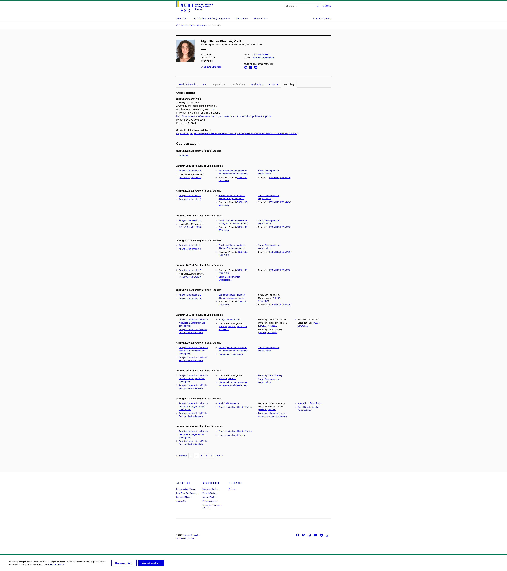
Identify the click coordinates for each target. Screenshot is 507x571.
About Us (183, 483)
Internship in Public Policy (231, 354)
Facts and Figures (183, 497)
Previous (183, 456)
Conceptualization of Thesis (232, 435)
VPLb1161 (272, 326)
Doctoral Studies (209, 497)
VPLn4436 (185, 177)
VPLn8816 (303, 326)
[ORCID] (256, 68)
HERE (213, 109)
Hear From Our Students (186, 493)
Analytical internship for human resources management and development (193, 323)
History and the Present (186, 489)
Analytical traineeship (229, 403)
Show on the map (212, 67)
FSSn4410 (285, 177)
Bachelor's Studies (210, 489)
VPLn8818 (196, 177)
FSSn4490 (224, 180)
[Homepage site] (194, 6)
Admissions (211, 483)
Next (218, 456)
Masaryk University (191, 535)
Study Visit (184, 156)
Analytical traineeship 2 (190, 171)
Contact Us (181, 501)
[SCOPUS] (251, 68)
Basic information (188, 84)
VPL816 (316, 323)
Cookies (192, 538)
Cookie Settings (54, 564)
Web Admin (181, 538)
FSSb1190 (242, 177)
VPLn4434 (263, 301)
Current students (322, 18)
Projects (273, 84)
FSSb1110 (274, 177)
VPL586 (272, 409)
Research (235, 483)
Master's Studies (209, 493)
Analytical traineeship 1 (190, 195)
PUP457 (263, 409)
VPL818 (232, 326)
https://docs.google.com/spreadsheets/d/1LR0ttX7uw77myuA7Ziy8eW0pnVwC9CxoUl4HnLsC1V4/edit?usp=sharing (237, 133)
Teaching (289, 84)
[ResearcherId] (246, 68)
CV (204, 84)
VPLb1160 (272, 332)
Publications (257, 84)
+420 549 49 (261, 55)
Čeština (327, 6)
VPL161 (262, 326)
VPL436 (223, 326)
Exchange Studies (209, 501)
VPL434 (276, 298)
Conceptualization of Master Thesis (235, 407)
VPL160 (262, 332)
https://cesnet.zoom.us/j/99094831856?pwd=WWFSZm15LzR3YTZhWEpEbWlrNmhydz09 (223, 116)
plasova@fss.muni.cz (263, 58)
